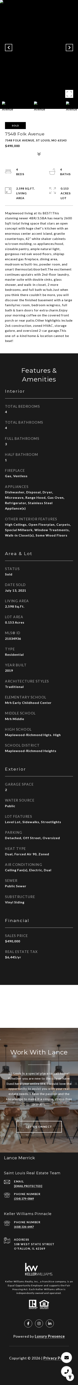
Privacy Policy (56, 1358)
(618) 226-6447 (24, 1226)
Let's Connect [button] (39, 1126)
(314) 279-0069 (24, 1198)
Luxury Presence (50, 1336)
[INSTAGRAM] (39, 1323)
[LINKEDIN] (50, 1323)
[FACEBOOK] (28, 1323)
